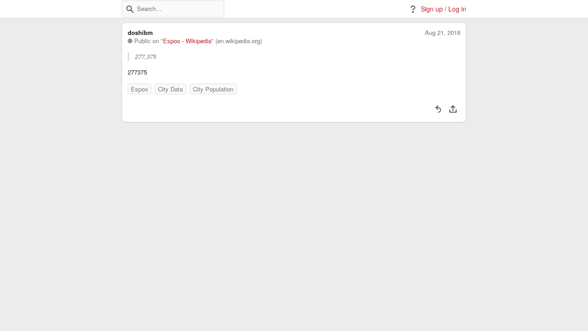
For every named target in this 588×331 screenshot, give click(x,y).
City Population (213, 89)
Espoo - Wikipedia (187, 41)
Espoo (139, 89)
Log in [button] (457, 9)
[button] (130, 9)
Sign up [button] (432, 9)
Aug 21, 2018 (442, 33)
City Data (170, 89)
